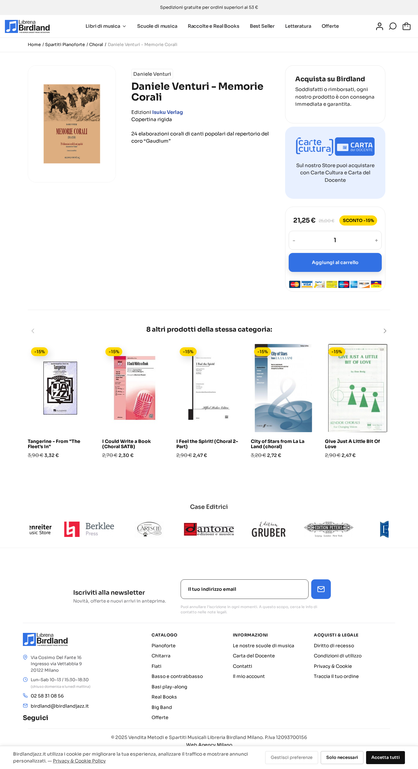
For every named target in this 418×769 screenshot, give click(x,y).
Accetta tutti (385, 757)
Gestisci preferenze (292, 757)
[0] (407, 26)
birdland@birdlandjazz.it (60, 706)
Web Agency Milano (209, 745)
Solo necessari (342, 757)
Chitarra (161, 656)
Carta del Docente (254, 656)
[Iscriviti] (321, 589)
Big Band (162, 707)
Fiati (156, 666)
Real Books (164, 697)
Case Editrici (209, 506)
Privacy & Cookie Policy (79, 761)
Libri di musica (103, 26)
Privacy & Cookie (333, 666)
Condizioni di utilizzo (338, 656)
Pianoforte (164, 646)
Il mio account (249, 676)
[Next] (384, 330)
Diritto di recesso (334, 646)
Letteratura (298, 26)
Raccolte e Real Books (213, 26)
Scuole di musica (157, 26)
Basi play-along (169, 687)
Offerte (330, 26)
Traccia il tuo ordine (336, 676)
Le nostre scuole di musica (263, 646)
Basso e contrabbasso (177, 676)
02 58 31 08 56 (47, 696)
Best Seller (262, 26)
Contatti (242, 666)
